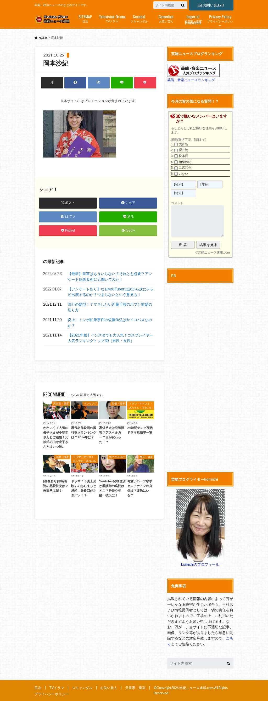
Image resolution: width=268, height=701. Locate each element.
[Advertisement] (200, 376)
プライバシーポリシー (220, 20)
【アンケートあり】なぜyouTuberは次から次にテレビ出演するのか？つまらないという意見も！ (111, 292)
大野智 (183, 144)
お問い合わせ (214, 5)
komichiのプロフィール (200, 564)
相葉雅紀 (185, 162)
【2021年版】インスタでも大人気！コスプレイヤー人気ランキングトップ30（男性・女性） (110, 338)
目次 (85, 18)
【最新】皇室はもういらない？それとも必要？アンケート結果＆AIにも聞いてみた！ (110, 276)
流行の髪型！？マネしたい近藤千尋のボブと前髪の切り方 (110, 307)
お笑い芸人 (166, 18)
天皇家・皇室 (193, 19)
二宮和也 (185, 168)
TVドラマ (112, 18)
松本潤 (183, 156)
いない (183, 174)
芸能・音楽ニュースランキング (191, 80)
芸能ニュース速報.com (214, 252)
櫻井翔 (183, 150)
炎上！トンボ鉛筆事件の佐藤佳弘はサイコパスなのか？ (110, 322)
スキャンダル (139, 18)
